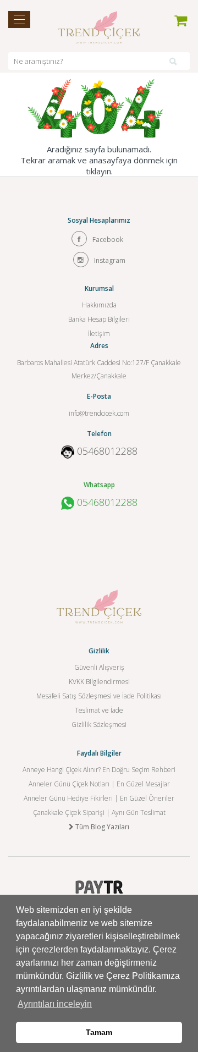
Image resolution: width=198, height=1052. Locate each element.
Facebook (107, 239)
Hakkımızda (99, 305)
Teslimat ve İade (99, 710)
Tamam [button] (99, 1032)
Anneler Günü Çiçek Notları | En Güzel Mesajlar (99, 784)
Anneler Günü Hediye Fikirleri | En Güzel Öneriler (99, 798)
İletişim (99, 333)
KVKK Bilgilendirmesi (99, 681)
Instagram (109, 260)
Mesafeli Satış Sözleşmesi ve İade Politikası (99, 696)
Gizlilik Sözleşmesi (99, 724)
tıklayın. (99, 171)
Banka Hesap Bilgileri (99, 319)
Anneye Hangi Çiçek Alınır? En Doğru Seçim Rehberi (99, 769)
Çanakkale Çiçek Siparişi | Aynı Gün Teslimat (99, 812)
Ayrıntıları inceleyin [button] (55, 1004)
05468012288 (107, 451)
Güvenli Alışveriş (99, 667)
